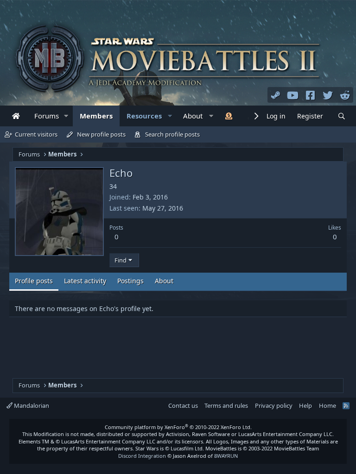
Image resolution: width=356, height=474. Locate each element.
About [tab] (164, 280)
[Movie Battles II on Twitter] (327, 95)
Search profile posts (172, 134)
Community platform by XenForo (178, 427)
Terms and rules (226, 405)
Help (305, 405)
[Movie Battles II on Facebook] (310, 95)
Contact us (183, 405)
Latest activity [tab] (85, 280)
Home (327, 405)
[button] (66, 116)
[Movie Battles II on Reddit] (345, 95)
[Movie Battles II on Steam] (275, 95)
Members (96, 115)
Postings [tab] (130, 280)
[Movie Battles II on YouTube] (293, 95)
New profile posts (101, 134)
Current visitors (36, 134)
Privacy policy (273, 405)
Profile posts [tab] (34, 280)
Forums (46, 115)
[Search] (341, 116)
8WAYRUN (226, 455)
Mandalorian (31, 405)
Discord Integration (142, 455)
